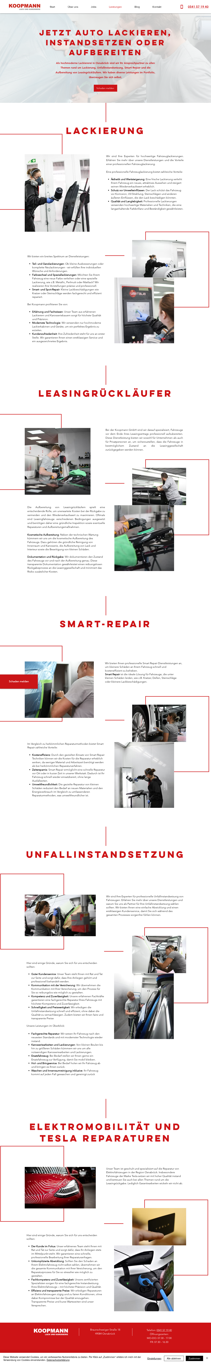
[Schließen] (207, 1358)
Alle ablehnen (174, 1358)
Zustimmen (194, 1358)
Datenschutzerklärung (58, 1360)
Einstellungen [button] (154, 1358)
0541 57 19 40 (164, 1330)
